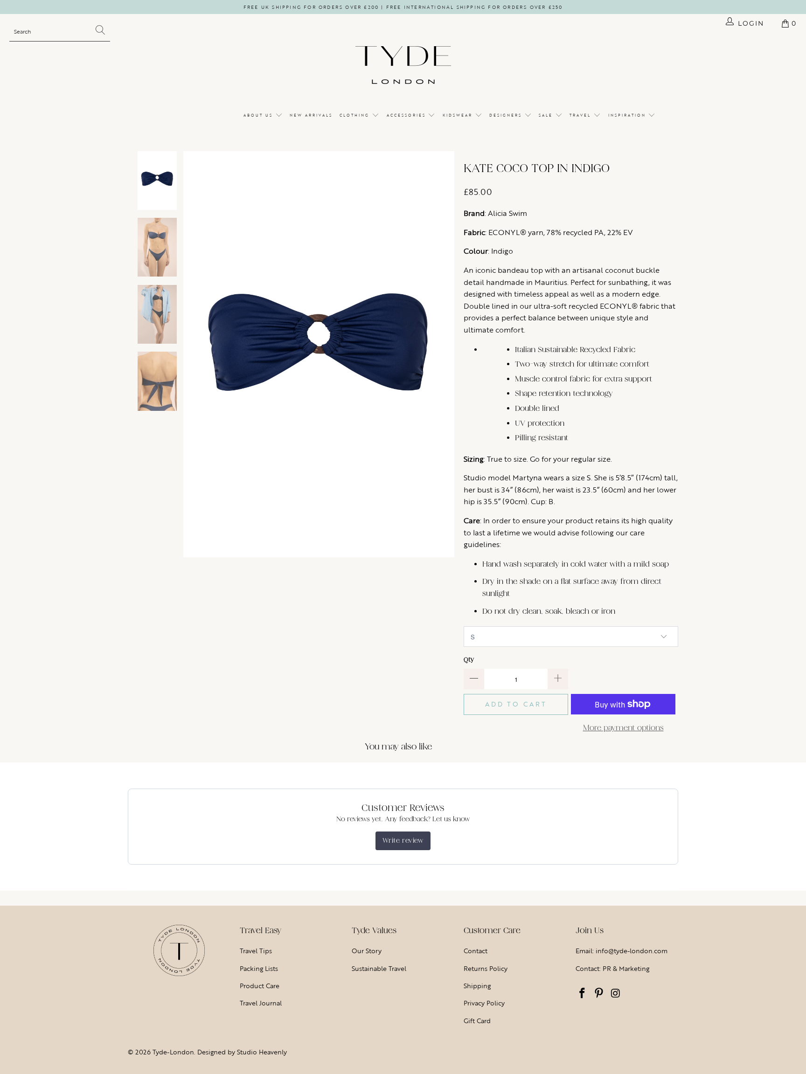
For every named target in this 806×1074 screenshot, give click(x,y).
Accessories (407, 115)
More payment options (623, 727)
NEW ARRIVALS (311, 115)
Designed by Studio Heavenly (242, 1052)
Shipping (477, 986)
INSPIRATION (628, 115)
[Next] (447, 354)
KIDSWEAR (459, 115)
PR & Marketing (626, 968)
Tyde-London (173, 1052)
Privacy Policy (484, 1003)
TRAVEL (581, 115)
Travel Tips (256, 951)
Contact (475, 951)
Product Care (259, 986)
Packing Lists (259, 968)
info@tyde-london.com (631, 951)
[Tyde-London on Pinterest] (599, 994)
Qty (469, 659)
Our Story (367, 951)
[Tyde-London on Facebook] (583, 994)
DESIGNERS (506, 115)
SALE (547, 115)
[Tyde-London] (403, 65)
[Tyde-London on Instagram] (616, 994)
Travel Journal (261, 1003)
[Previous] (190, 354)
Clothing (356, 115)
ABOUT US (259, 115)
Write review (402, 841)
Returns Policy (485, 968)
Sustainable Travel (379, 968)
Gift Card (477, 1020)
